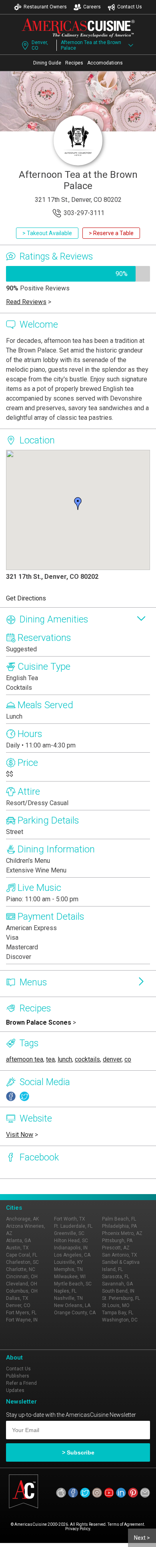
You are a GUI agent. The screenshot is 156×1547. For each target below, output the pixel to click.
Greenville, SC (69, 1233)
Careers (92, 7)
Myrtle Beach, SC (73, 1284)
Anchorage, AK (22, 1219)
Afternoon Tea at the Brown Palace (91, 45)
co (127, 1059)
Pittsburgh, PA (117, 1240)
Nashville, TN (68, 1298)
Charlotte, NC (20, 1269)
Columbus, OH (22, 1291)
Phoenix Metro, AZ (122, 1233)
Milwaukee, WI (70, 1276)
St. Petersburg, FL (121, 1298)
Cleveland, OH (21, 1284)
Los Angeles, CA (72, 1255)
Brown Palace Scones (38, 1022)
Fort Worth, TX (69, 1219)
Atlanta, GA (18, 1240)
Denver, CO (40, 45)
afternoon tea (24, 1059)
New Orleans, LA (72, 1305)
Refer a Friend (21, 1383)
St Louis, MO (116, 1305)
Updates (15, 1390)
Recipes (74, 63)
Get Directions (26, 598)
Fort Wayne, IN (22, 1320)
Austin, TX (17, 1248)
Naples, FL (65, 1291)
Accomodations (105, 63)
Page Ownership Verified (33, 1186)
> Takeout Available (47, 233)
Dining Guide (47, 63)
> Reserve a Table (111, 233)
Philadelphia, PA (119, 1226)
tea (50, 1059)
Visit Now (19, 1134)
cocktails (87, 1059)
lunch (65, 1059)
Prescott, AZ (116, 1248)
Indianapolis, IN (71, 1248)
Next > (142, 1538)
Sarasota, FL (115, 1276)
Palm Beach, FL (119, 1219)
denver (112, 1059)
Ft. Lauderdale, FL (73, 1226)
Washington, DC (120, 1320)
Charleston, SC (22, 1262)
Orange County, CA (75, 1312)
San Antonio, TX (119, 1255)
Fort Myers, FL (21, 1312)
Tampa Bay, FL (117, 1312)
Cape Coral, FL (21, 1255)
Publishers (17, 1376)
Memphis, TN (68, 1269)
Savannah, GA (117, 1284)
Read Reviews (26, 302)
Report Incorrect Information (100, 1186)
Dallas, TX (17, 1298)
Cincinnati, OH (22, 1276)
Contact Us (129, 7)
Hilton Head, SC (71, 1240)
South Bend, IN (118, 1291)
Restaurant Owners (45, 7)
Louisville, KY (68, 1262)
